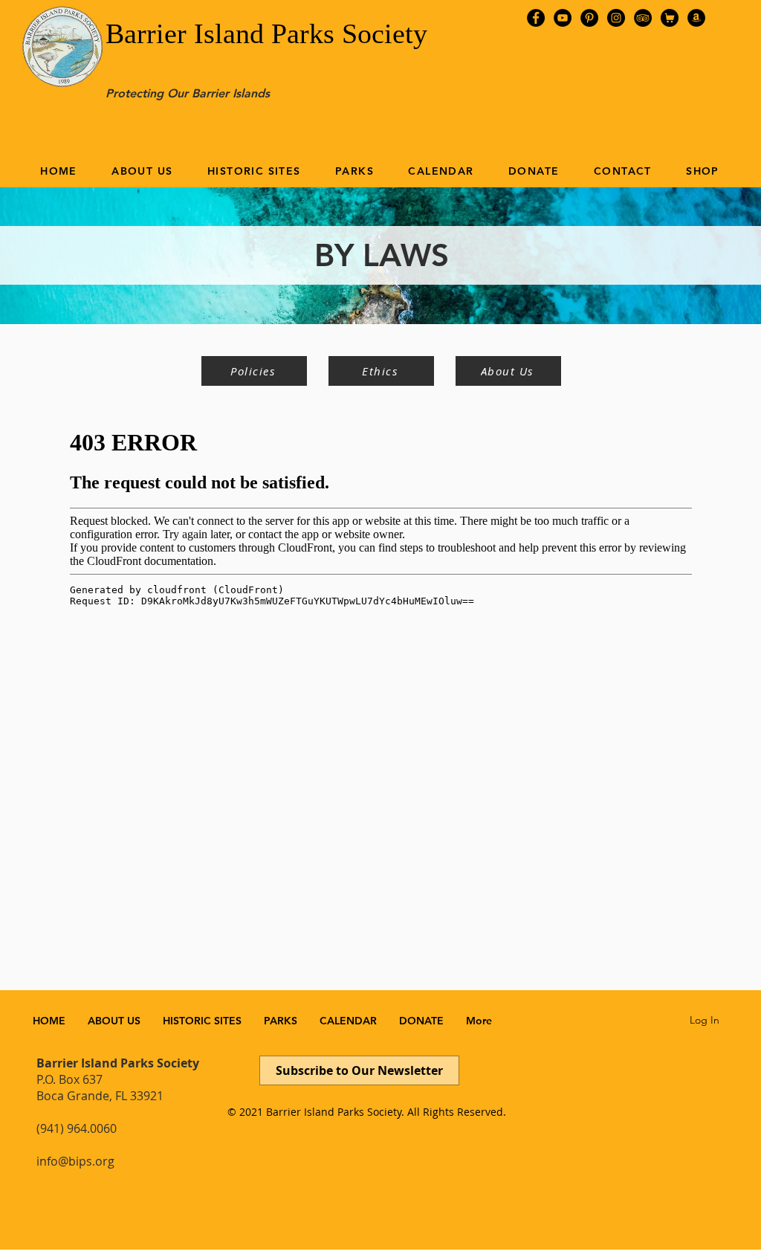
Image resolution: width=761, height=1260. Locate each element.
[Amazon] (696, 18)
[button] (142, 171)
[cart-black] (670, 18)
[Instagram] (616, 18)
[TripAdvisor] (643, 18)
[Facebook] (536, 18)
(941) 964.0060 (76, 1128)
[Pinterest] (589, 18)
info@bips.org (75, 1161)
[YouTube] (562, 18)
